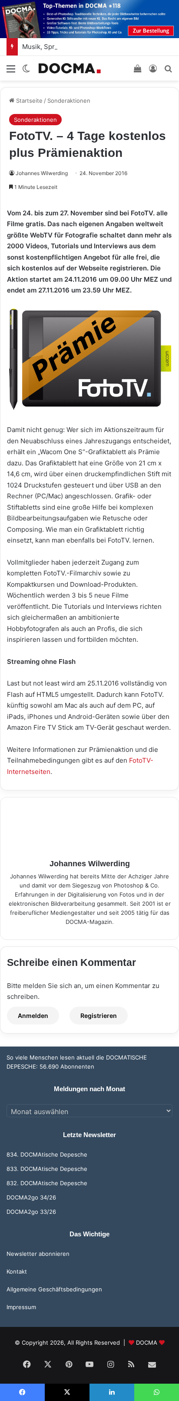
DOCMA (146, 1342)
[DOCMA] (69, 68)
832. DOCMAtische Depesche (47, 1183)
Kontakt (17, 1271)
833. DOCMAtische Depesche (47, 1168)
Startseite (28, 100)
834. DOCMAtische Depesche (47, 1154)
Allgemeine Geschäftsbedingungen (54, 1289)
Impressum (21, 1306)
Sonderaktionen (68, 100)
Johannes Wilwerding (42, 173)
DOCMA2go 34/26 (31, 1197)
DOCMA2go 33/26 (31, 1211)
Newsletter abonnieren (38, 1253)
